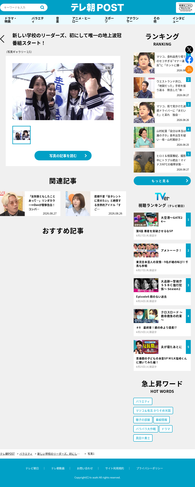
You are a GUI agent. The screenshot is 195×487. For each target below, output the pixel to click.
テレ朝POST (97, 7)
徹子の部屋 (143, 420)
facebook (189, 59)
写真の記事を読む (63, 155)
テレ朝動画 (58, 468)
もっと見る (161, 180)
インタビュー (179, 19)
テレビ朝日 (32, 468)
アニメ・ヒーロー (81, 19)
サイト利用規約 (114, 468)
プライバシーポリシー (149, 468)
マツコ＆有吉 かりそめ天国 (153, 410)
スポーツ (109, 19)
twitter (189, 50)
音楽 (57, 19)
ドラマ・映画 (11, 19)
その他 (156, 19)
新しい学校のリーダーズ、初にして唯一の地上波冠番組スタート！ (61, 453)
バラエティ (38, 19)
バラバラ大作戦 (146, 429)
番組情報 (161, 420)
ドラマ (165, 429)
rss (189, 69)
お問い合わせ (85, 468)
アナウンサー (132, 19)
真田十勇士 (143, 438)
